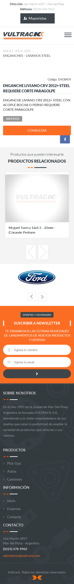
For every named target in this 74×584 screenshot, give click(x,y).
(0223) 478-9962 (15, 549)
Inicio (8, 51)
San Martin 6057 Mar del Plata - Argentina (21, 540)
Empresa (13, 509)
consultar (37, 130)
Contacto (14, 517)
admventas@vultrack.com (21, 555)
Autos (11, 471)
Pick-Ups (23, 51)
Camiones (14, 479)
